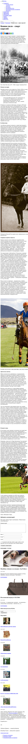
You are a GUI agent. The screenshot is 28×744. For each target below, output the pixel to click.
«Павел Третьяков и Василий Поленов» (8, 706)
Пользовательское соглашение (10, 737)
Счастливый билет (4, 666)
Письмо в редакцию (8, 735)
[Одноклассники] (3, 33)
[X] (7, 33)
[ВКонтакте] (1, 33)
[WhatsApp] (11, 33)
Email (2, 536)
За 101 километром (4, 680)
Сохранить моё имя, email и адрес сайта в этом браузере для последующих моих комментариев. (12, 542)
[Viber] (9, 33)
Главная (2, 22)
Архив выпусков (4, 733)
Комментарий (4, 523)
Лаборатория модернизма (6, 653)
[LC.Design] (4, 722)
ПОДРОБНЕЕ (4, 577)
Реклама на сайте (7, 736)
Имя (2, 534)
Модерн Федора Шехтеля (6, 639)
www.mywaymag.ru (13, 713)
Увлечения (7, 22)
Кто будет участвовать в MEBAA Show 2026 (9, 693)
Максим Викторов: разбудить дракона (8, 626)
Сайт (2, 539)
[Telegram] (13, 33)
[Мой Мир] (5, 33)
